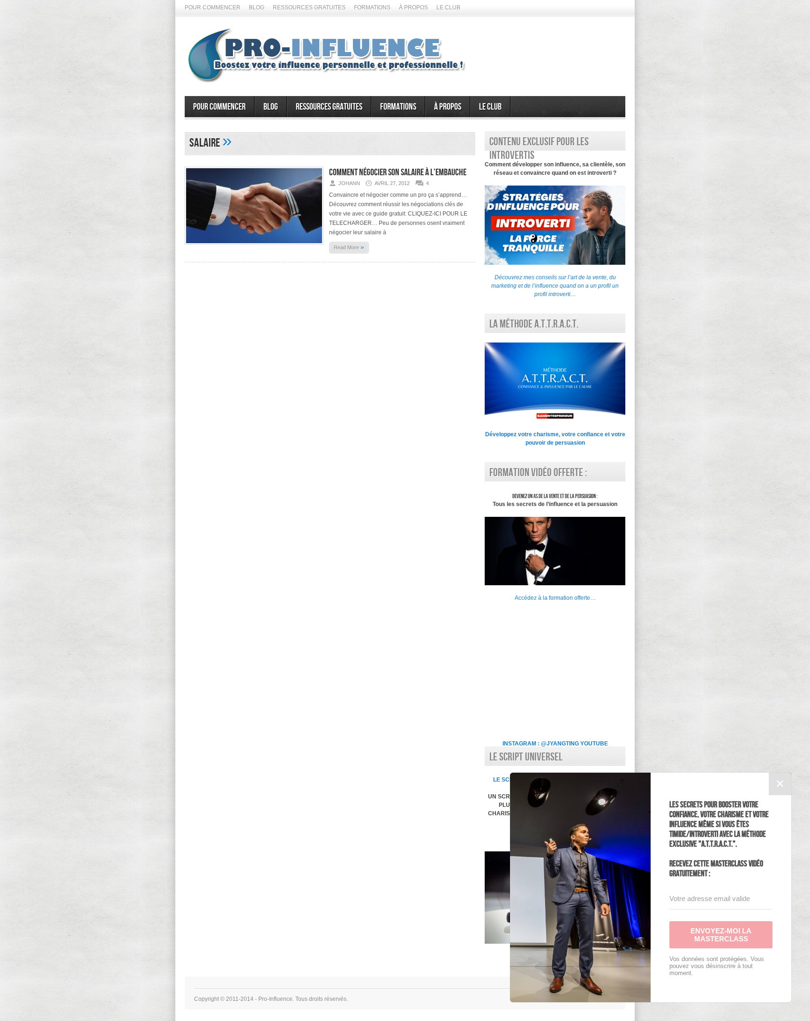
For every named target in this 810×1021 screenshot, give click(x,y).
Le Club (448, 7)
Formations (372, 7)
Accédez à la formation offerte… (555, 598)
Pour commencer (212, 7)
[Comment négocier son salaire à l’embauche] (254, 247)
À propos (413, 7)
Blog (256, 7)
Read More (349, 247)
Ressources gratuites (309, 7)
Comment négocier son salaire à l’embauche (397, 172)
